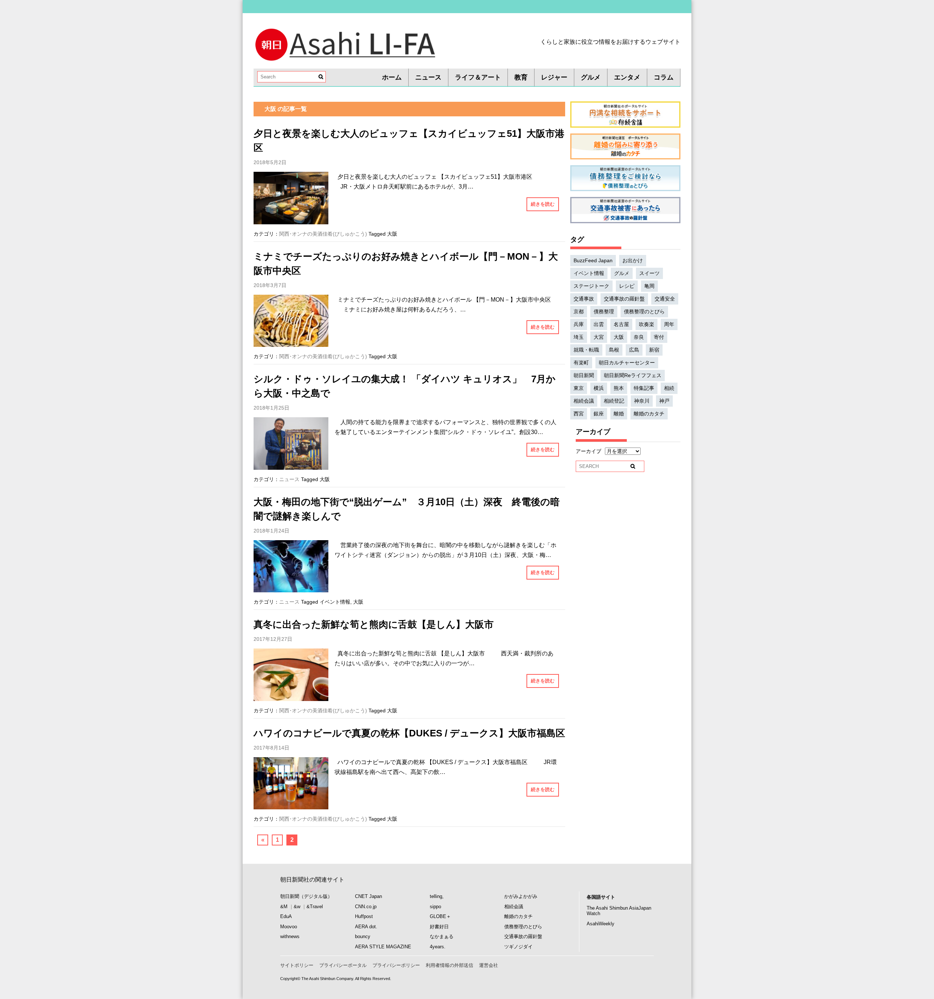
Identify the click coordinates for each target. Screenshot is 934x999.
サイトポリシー (296, 965)
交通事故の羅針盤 (624, 299)
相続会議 (584, 401)
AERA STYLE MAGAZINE (383, 946)
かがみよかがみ (520, 896)
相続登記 (614, 401)
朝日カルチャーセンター (627, 362)
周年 (669, 324)
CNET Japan (368, 896)
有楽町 (581, 362)
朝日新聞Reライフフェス (632, 375)
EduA (286, 916)
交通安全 (665, 299)
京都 (579, 311)
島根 (614, 350)
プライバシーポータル (343, 965)
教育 (521, 77)
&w (297, 906)
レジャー (554, 77)
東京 (579, 388)
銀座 (599, 414)
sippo (435, 906)
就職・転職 (586, 350)
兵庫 (579, 324)
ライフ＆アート (478, 77)
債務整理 (604, 311)
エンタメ (627, 77)
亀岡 (649, 286)
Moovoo (288, 926)
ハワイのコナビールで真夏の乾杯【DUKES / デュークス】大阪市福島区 (409, 733)
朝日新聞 (584, 375)
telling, (437, 896)
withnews (290, 936)
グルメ (591, 77)
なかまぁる (442, 936)
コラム (664, 77)
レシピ (626, 286)
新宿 (654, 350)
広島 (634, 350)
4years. (437, 946)
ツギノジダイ (518, 946)
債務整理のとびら (644, 311)
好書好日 (439, 926)
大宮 (599, 337)
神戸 (664, 401)
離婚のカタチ (649, 414)
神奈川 (641, 401)
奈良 (639, 337)
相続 (669, 388)
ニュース (428, 77)
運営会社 (488, 965)
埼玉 (579, 337)
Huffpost (364, 916)
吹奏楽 (646, 324)
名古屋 (621, 324)
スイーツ (649, 273)
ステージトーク (591, 286)
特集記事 (644, 388)
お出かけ (632, 260)
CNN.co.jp (366, 906)
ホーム (392, 77)
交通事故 (584, 299)
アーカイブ (588, 451)
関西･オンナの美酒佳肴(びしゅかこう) (323, 234)
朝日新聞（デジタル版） (306, 896)
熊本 (619, 388)
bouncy (362, 936)
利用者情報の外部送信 (449, 965)
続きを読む (543, 204)
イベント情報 (335, 602)
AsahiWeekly (600, 923)
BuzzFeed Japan (593, 260)
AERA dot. (366, 926)
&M (283, 906)
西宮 (579, 414)
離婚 (619, 414)
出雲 (599, 324)
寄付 (659, 337)
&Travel (314, 906)
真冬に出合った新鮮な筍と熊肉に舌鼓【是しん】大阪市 (374, 624)
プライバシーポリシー (396, 965)
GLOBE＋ (440, 916)
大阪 (392, 234)
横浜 (599, 388)
